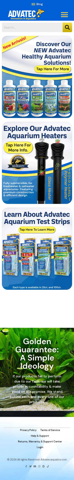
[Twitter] (30, 466)
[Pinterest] (43, 466)
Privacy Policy (28, 430)
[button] (64, 15)
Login (40, 447)
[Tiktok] (48, 466)
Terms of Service (50, 430)
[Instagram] (39, 466)
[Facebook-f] (26, 466)
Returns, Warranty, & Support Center (40, 441)
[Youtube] (35, 466)
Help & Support (40, 435)
